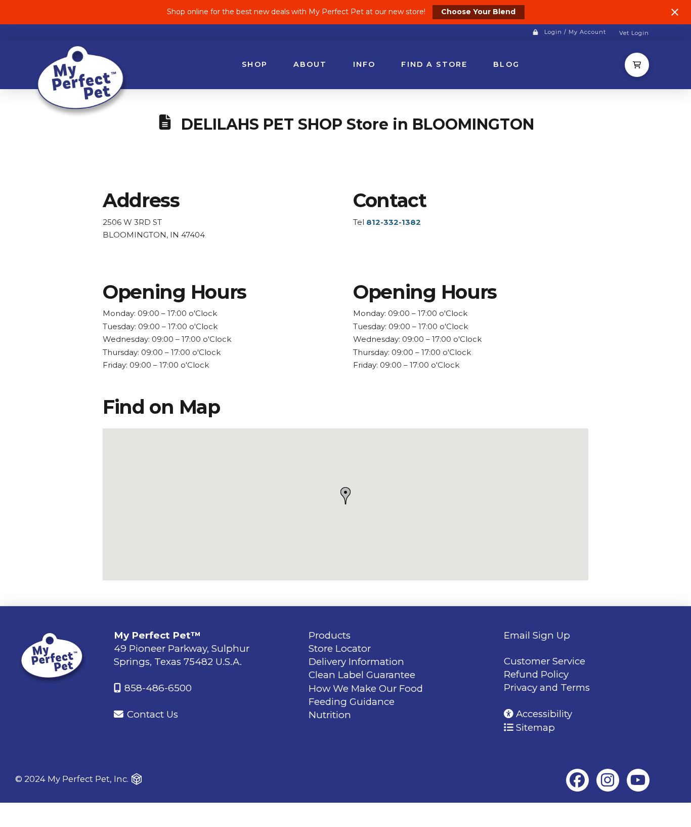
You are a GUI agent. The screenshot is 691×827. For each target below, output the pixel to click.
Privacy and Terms (547, 687)
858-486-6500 (157, 688)
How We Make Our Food (366, 688)
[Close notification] (675, 12)
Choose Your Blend (478, 11)
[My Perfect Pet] (82, 80)
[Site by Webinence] (137, 779)
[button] (637, 65)
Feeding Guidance (352, 701)
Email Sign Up (537, 635)
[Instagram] (607, 780)
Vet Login (634, 32)
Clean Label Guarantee (362, 675)
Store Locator (340, 648)
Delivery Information (356, 661)
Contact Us (151, 714)
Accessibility (542, 714)
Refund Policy (536, 674)
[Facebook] (577, 780)
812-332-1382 (393, 222)
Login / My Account (575, 31)
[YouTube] (638, 780)
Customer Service (544, 661)
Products (330, 635)
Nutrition (330, 715)
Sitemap (534, 727)
